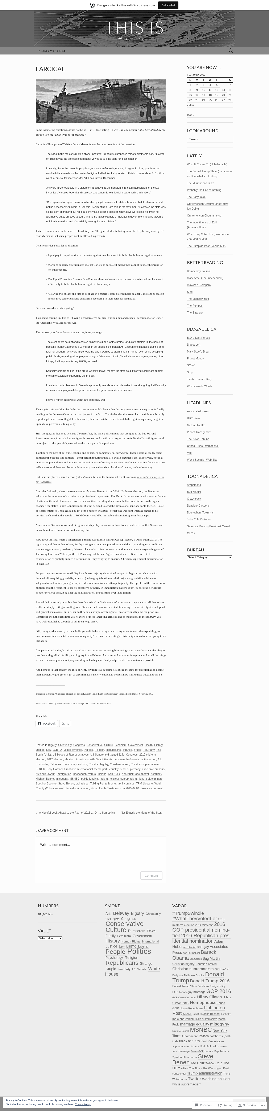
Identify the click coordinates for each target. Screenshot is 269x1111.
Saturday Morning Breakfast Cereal (208, 526)
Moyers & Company (199, 285)
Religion (99, 749)
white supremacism (186, 1084)
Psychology (114, 957)
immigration (64, 773)
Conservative (95, 745)
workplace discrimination (74, 788)
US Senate (97, 754)
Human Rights (130, 941)
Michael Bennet (45, 778)
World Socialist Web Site (202, 459)
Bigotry (52, 745)
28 (229, 100)
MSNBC (74, 778)
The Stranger (195, 312)
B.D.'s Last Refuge (198, 337)
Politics (88, 749)
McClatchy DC (196, 425)
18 (210, 95)
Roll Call (205, 1046)
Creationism (71, 769)
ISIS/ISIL (187, 1013)
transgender (179, 1073)
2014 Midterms (204, 925)
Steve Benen (63, 332)
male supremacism (206, 1019)
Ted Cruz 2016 (214, 1063)
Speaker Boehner (46, 783)
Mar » (190, 115)
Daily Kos (177, 975)
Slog (190, 291)
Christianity (65, 745)
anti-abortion (148, 759)
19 (216, 95)
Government (135, 745)
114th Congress (128, 754)
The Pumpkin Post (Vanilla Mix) (206, 246)
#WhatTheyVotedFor (194, 918)
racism (104, 778)
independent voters (84, 773)
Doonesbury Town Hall (200, 512)
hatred (193, 997)
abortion (69, 759)
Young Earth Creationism (106, 788)
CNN (217, 969)
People (115, 951)
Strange (127, 749)
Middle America (72, 749)
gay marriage (196, 992)
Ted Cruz (198, 1063)
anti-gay (203, 947)
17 (203, 95)
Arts (108, 913)
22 (190, 100)
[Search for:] (231, 50)
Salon (215, 1046)
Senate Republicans (216, 1051)
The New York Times (190, 1068)
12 (216, 90)
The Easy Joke (196, 196)
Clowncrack (194, 498)
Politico (204, 1036)
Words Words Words (199, 386)
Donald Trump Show (184, 986)
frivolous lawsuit (45, 773)
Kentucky (156, 773)
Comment (151, 875)
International (150, 941)
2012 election (55, 759)
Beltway (121, 913)
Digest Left (193, 344)
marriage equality (194, 1024)
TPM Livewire (144, 783)
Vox (189, 452)
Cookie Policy (83, 1104)
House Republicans (191, 1008)
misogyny (62, 778)
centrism (81, 764)
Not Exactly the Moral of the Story (143, 812)
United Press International (203, 445)
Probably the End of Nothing (204, 190)
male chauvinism (183, 1018)
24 (203, 100)
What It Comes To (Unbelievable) (207, 164)
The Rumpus (195, 305)
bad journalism (191, 953)
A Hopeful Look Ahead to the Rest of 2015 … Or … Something (75, 812)
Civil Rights (112, 918)
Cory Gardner (55, 769)
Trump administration (204, 1073)
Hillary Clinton (209, 997)
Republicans (113, 749)
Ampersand (194, 484)
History (158, 745)
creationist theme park (94, 769)
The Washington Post (216, 1068)
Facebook (203, 986)
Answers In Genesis (127, 759)
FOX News (179, 992)
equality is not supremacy (124, 769)
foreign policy (217, 986)
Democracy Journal (199, 271)
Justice (40, 749)
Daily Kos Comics (194, 975)
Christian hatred (119, 764)
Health (149, 745)
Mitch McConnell (180, 1031)
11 (210, 90)
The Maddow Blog (198, 298)
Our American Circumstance (204, 215)
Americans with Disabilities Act (94, 759)
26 (216, 100)
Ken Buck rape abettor (135, 773)
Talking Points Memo (103, 783)
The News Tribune (198, 439)
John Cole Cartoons (199, 519)
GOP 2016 (218, 991)
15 (190, 95)
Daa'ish (224, 969)
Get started (168, 5)
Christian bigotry (98, 764)
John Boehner (211, 1013)
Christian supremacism (145, 764)
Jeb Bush (198, 1014)
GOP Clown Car (180, 997)
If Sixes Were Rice (52, 50)
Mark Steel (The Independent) (205, 278)
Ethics (151, 931)
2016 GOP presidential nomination (201, 929)
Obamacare (190, 1036)
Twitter (194, 1078)
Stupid (137, 749)
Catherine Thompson (48, 144)
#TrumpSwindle (188, 913)
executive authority (153, 769)
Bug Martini (194, 491)
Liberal (143, 946)
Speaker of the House (184, 1057)
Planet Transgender (199, 432)
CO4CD (40, 769)
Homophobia (203, 1002)
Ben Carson (196, 959)
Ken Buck (114, 773)
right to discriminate (150, 778)
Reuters (194, 1046)
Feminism (121, 745)
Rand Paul (207, 1041)
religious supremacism (123, 778)
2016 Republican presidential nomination (201, 938)
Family (110, 936)
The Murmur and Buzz (200, 183)
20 (223, 95)
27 (223, 100)
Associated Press (198, 411)
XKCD (191, 533)
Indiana (102, 773)
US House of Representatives (71, 754)
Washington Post (216, 1079)
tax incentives (125, 783)
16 (196, 95)
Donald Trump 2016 (210, 980)
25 (210, 100)
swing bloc (82, 783)
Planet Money (195, 358)
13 (223, 90)
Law (48, 749)
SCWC (191, 365)
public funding (89, 778)
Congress (79, 745)
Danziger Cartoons (198, 505)
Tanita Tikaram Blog (199, 379)
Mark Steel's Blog (197, 351)
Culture (108, 745)
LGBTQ (57, 749)
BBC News (193, 418)
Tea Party (149, 749)
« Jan (190, 105)
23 (196, 100)
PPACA (183, 1041)
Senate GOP (197, 1051)
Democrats (136, 931)
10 (203, 90)
